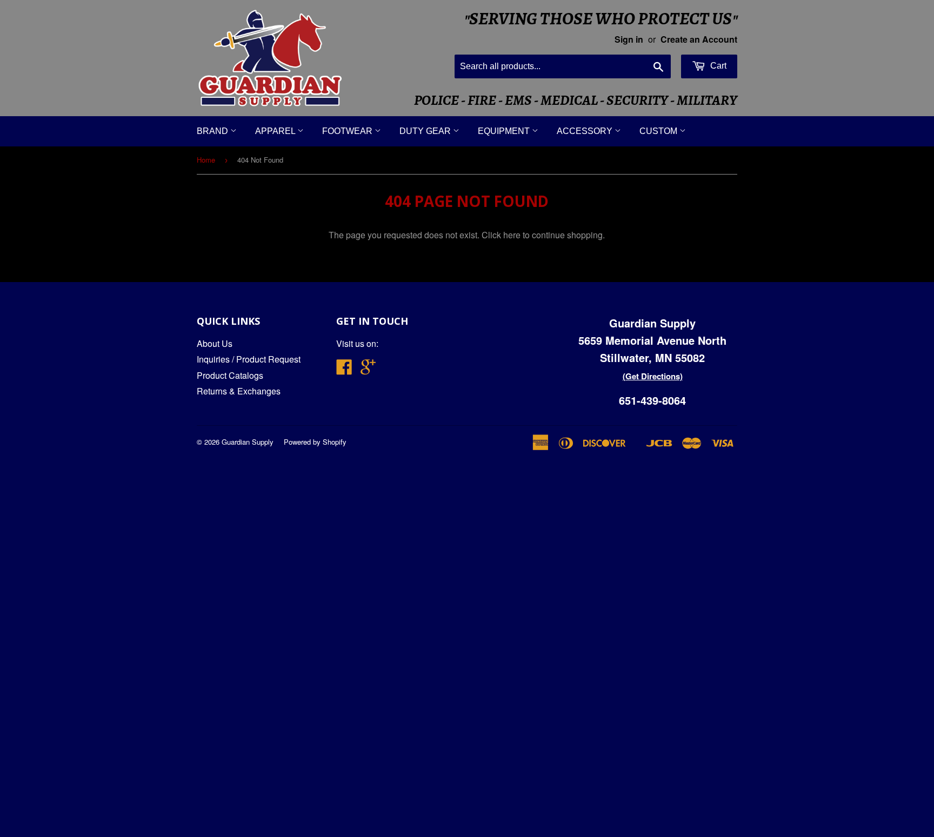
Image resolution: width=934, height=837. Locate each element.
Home (206, 160)
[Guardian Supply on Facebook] (344, 370)
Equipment (505, 131)
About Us (214, 343)
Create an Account (699, 39)
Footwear (348, 131)
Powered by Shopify (315, 442)
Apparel (276, 131)
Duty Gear (426, 131)
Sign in (629, 39)
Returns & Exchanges (239, 391)
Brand (213, 131)
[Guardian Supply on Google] (368, 370)
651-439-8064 (652, 400)
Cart (717, 65)
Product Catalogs (230, 375)
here (512, 235)
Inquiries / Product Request (249, 359)
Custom (659, 131)
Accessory (586, 131)
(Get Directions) (653, 376)
